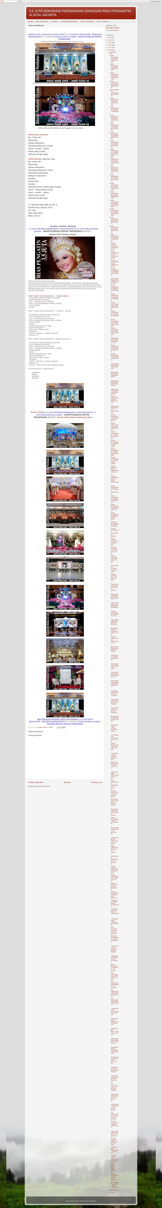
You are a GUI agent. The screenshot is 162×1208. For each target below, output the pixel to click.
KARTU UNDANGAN (87, 21)
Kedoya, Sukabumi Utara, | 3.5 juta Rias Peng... (114, 1141)
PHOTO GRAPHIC (103, 21)
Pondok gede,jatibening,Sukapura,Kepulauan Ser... (114, 499)
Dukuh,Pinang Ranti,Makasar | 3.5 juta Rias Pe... (114, 859)
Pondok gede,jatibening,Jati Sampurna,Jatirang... (114, 254)
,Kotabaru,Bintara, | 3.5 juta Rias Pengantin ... (114, 709)
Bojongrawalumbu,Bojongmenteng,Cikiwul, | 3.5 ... (114, 595)
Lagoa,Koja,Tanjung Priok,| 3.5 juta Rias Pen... (114, 755)
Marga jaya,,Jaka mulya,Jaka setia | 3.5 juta (51, 34)
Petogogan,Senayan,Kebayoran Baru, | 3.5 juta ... (114, 1059)
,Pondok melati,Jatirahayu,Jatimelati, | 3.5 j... (114, 614)
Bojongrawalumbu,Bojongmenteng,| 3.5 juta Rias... (114, 586)
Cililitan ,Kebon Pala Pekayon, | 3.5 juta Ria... (114, 849)
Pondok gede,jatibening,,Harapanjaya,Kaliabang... (114, 271)
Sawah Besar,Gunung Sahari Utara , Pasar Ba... (114, 1177)
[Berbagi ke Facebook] (63, 727)
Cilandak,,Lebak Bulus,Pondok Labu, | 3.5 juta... (114, 1030)
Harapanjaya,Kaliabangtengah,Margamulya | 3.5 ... (114, 683)
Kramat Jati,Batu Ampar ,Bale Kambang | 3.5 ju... (114, 869)
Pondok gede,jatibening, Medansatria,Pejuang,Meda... (114, 203)
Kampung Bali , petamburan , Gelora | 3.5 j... (114, 1150)
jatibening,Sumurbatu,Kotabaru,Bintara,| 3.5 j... (114, 339)
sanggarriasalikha (114, 27)
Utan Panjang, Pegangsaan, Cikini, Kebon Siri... (114, 1185)
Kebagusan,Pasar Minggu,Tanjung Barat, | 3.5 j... (114, 1020)
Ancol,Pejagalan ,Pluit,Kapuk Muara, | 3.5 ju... (114, 737)
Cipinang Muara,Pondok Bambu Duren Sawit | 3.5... (114, 895)
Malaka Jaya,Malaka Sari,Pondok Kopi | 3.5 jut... (114, 878)
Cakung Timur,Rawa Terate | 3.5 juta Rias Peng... (114, 793)
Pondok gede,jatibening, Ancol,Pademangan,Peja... (114, 435)
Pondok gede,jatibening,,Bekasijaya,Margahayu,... (114, 288)
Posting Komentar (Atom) (43, 786)
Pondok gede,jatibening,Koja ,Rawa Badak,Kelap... (114, 479)
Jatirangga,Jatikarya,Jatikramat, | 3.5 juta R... (114, 665)
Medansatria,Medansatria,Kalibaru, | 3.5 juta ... (114, 648)
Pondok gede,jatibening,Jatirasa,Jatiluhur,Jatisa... (114, 220)
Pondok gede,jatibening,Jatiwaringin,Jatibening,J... (114, 144)
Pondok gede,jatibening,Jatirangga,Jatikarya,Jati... (114, 237)
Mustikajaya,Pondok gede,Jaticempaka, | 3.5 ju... (114, 630)
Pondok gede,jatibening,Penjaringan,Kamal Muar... (114, 418)
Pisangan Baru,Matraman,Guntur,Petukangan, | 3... (114, 939)
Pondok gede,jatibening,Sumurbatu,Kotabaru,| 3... (114, 348)
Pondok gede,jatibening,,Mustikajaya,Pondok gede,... (114, 152)
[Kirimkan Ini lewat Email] (58, 727)
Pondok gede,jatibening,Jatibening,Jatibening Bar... (114, 135)
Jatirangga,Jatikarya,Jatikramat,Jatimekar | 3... (114, 674)
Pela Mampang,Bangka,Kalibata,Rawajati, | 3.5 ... (114, 993)
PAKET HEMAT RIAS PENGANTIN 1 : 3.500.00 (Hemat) (48, 296)
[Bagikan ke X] (61, 727)
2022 (110, 40)
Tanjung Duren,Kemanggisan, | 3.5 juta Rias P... (114, 1124)
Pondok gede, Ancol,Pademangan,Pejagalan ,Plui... (114, 426)
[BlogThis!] (59, 727)
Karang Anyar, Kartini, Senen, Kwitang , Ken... (113, 1167)
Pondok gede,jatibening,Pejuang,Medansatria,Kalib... (114, 195)
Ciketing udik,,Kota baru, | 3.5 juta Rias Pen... (113, 577)
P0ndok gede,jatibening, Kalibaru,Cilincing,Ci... (114, 524)
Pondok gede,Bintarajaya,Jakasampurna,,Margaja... (114, 322)
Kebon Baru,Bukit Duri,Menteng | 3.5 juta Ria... (114, 967)
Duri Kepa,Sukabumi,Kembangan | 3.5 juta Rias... (114, 1116)
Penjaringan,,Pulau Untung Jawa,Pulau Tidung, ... (114, 727)
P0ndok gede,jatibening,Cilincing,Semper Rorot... (114, 516)
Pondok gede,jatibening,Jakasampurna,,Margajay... (114, 331)
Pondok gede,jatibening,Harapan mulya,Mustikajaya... (114, 186)
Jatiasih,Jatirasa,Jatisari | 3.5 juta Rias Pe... (114, 657)
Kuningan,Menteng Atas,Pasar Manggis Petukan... (114, 948)
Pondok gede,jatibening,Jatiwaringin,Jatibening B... (114, 127)
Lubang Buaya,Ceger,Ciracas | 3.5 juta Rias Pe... (114, 820)
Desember (113, 52)
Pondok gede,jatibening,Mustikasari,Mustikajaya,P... (114, 161)
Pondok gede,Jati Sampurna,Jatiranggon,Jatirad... (114, 246)
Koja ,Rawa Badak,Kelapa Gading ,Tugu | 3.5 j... (114, 765)
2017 (110, 47)
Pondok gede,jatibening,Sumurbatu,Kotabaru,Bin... (114, 357)
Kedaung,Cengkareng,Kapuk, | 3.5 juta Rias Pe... (114, 1096)
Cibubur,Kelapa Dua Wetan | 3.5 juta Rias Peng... (114, 840)
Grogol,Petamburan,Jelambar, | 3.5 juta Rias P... (114, 1133)
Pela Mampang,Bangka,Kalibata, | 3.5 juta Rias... (114, 984)
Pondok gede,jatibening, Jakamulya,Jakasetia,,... (114, 314)
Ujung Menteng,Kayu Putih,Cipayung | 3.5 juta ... (114, 784)
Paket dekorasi (35, 159)
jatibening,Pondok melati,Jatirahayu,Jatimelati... (114, 93)
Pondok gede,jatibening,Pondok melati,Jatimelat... (114, 101)
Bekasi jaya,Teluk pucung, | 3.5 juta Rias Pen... (114, 541)
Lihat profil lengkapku (112, 30)
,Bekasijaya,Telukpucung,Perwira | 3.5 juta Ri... (114, 692)
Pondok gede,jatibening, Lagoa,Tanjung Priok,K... (114, 460)
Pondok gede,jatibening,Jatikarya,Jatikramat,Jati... (114, 229)
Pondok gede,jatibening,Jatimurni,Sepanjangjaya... (114, 84)
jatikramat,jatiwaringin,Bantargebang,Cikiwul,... (114, 374)
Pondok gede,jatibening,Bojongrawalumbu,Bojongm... (114, 76)
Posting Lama (96, 782)
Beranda (30, 21)
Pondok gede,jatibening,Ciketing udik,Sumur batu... (114, 58)
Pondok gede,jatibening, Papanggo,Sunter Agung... (114, 443)
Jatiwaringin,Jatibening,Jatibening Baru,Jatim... (114, 621)
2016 (110, 50)
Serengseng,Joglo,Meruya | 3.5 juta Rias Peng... (114, 1106)
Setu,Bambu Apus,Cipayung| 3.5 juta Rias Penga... (114, 802)
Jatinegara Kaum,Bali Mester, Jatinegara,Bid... (114, 903)
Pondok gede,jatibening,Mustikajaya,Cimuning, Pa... (114, 178)
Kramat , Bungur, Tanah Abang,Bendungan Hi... (114, 1158)
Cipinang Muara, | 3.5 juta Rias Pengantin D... (114, 886)
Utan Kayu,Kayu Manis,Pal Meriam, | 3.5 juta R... (114, 930)
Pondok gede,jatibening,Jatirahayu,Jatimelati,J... (114, 110)
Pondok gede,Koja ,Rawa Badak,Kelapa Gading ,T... (114, 469)
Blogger (94, 1201)
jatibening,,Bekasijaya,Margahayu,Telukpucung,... (114, 280)
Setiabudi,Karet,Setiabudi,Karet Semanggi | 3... (114, 958)
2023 (110, 37)
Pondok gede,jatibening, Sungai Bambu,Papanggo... (114, 452)
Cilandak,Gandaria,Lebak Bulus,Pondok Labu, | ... (114, 1040)
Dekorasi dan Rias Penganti (51, 41)
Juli (111, 1192)
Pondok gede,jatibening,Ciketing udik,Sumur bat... (114, 67)
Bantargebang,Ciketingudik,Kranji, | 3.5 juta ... (114, 718)
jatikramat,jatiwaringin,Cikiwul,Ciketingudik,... (114, 365)
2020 (110, 45)
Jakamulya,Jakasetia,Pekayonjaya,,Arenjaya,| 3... (114, 701)
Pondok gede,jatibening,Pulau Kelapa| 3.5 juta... (114, 399)
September (113, 1190)
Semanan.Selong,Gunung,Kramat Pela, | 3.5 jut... (114, 1077)
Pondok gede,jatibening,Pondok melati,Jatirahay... (114, 118)
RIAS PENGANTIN (42, 21)
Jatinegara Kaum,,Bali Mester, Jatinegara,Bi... (114, 912)
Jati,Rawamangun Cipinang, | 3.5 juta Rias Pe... (114, 921)
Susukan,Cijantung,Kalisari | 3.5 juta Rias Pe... (114, 829)
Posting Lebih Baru (35, 782)
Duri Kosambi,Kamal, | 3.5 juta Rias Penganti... (114, 1087)
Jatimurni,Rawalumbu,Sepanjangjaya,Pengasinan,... (114, 604)
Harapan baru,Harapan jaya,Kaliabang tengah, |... (114, 532)
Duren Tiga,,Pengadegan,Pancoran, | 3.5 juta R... (114, 976)
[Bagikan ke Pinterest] (65, 727)
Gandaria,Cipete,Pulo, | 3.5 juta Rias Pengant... (114, 1068)
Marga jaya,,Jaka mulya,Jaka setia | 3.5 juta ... (114, 558)
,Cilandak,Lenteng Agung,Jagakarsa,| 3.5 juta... (114, 1010)
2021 (110, 42)
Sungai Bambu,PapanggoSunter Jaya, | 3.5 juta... (114, 746)
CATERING (54, 21)
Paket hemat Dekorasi (38, 135)
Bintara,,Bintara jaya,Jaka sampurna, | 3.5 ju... (114, 567)
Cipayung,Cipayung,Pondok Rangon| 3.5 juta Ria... (114, 811)
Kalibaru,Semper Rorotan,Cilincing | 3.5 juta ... (114, 774)
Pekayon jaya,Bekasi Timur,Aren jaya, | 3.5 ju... (114, 550)
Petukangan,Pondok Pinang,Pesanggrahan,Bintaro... (114, 1049)
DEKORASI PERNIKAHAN (69, 21)
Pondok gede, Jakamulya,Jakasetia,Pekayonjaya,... (114, 305)
